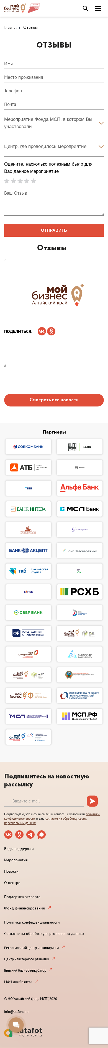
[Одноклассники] (51, 329)
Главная (10, 27)
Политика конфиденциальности (32, 922)
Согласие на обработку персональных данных (44, 933)
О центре (12, 882)
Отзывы (30, 27)
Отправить (54, 230)
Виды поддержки (19, 848)
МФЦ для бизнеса (18, 981)
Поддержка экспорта (22, 896)
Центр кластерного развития (26, 959)
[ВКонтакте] (42, 329)
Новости (11, 871)
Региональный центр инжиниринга (31, 947)
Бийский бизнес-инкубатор (25, 970)
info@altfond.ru (16, 1011)
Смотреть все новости (54, 400)
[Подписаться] (92, 801)
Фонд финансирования (24, 908)
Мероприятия (16, 859)
